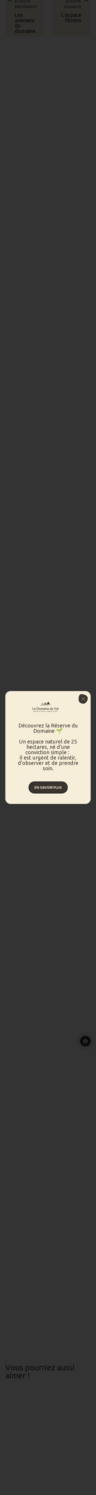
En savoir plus (48, 787)
